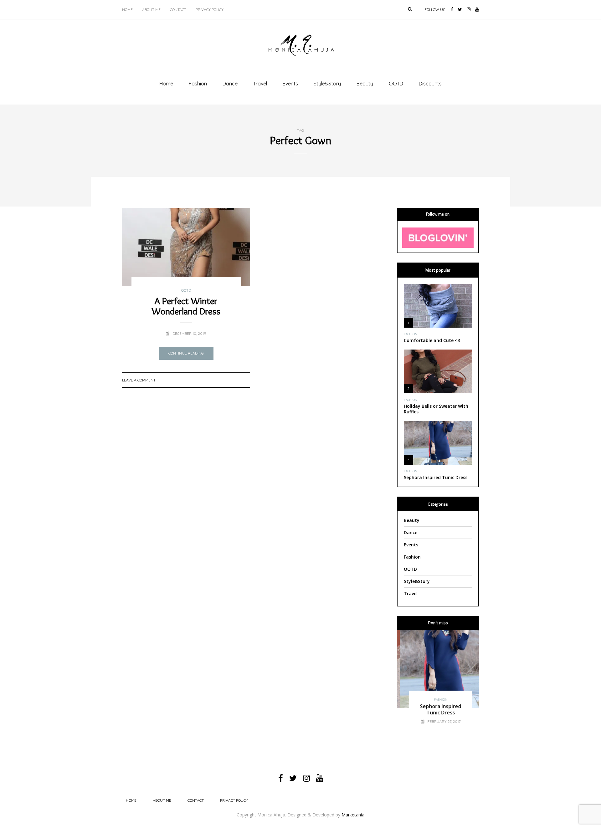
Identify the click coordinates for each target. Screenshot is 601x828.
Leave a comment (139, 380)
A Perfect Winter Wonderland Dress (186, 306)
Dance (230, 83)
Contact (178, 9)
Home (127, 9)
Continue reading (186, 353)
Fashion (198, 83)
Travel (260, 83)
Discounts (430, 83)
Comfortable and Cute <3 (432, 340)
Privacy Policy (209, 9)
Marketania (353, 815)
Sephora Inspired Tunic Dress (435, 477)
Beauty (365, 83)
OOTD (396, 83)
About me (151, 9)
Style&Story (327, 83)
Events (290, 83)
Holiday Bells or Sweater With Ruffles (436, 409)
